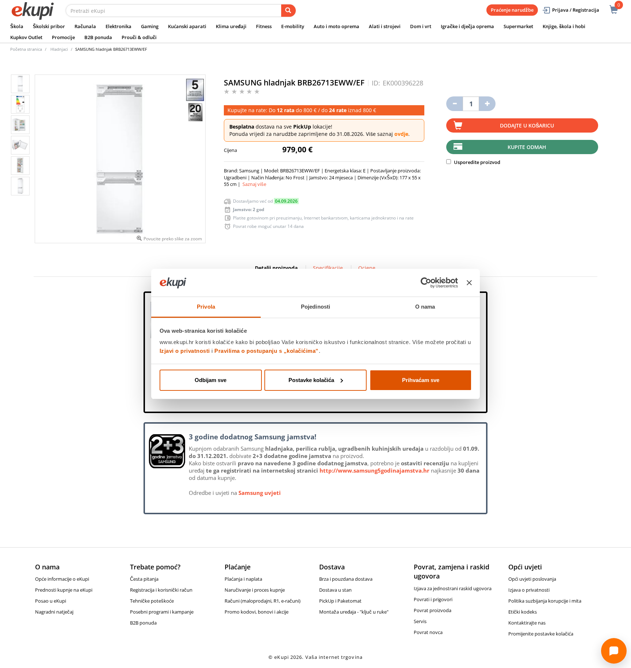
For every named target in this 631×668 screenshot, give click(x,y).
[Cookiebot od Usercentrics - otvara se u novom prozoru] (426, 282)
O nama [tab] (425, 307)
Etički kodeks (522, 611)
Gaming (149, 26)
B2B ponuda (98, 37)
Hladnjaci (59, 49)
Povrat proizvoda (432, 610)
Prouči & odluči (139, 37)
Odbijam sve (210, 380)
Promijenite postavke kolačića (540, 633)
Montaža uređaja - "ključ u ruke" (354, 611)
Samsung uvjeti (259, 492)
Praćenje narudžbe (512, 10)
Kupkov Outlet (26, 37)
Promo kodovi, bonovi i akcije (256, 611)
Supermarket (518, 26)
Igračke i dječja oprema (467, 26)
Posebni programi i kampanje (162, 611)
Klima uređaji (231, 26)
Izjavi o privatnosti (185, 351)
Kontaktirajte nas (527, 622)
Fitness (264, 26)
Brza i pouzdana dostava (345, 579)
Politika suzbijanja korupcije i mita (544, 601)
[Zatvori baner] (469, 282)
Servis (420, 621)
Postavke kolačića (311, 380)
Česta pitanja (144, 579)
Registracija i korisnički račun (161, 590)
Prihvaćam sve (420, 380)
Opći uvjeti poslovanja (532, 579)
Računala (85, 26)
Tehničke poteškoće (152, 601)
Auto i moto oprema (336, 26)
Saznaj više (254, 184)
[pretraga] (288, 10)
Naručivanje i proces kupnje (255, 590)
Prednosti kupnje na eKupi (63, 590)
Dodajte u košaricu (527, 125)
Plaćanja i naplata (243, 579)
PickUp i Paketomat (340, 601)
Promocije (63, 37)
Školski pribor (49, 26)
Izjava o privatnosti (529, 590)
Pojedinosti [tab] (315, 307)
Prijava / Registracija (575, 10)
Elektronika (118, 26)
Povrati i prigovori (433, 599)
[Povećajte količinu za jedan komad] (487, 103)
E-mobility (292, 26)
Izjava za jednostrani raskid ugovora (453, 588)
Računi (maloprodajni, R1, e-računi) (263, 601)
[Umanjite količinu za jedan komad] (454, 103)
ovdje (401, 133)
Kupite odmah (527, 147)
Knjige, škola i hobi (564, 26)
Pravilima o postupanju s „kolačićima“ (266, 351)
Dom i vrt (420, 26)
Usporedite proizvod (476, 162)
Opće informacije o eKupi (62, 579)
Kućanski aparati (187, 26)
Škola (16, 26)
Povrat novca (428, 632)
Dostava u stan (335, 590)
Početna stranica (26, 49)
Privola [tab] (206, 307)
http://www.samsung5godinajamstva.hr (374, 470)
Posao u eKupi (50, 601)
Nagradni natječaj (54, 611)
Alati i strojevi (385, 26)
